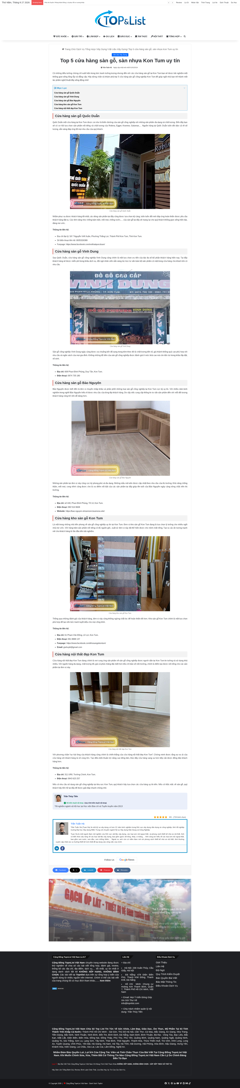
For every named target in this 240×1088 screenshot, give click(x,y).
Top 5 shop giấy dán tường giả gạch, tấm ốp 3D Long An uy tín (91, 906)
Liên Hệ (160, 966)
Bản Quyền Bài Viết (166, 978)
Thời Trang (205, 3)
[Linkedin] (56, 848)
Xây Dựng (102, 49)
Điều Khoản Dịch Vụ (167, 985)
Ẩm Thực (142, 36)
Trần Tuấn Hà (107, 67)
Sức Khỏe (61, 36)
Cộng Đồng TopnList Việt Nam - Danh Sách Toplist (84, 1083)
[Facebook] (62, 848)
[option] (120, 910)
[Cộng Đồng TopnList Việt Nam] (120, 19)
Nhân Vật (195, 3)
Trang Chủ (69, 49)
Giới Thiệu (161, 962)
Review (179, 3)
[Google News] (127, 860)
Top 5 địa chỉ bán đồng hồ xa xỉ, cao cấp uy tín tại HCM (61, 2)
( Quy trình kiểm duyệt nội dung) (95, 803)
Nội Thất (158, 36)
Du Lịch (110, 36)
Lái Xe (214, 3)
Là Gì (186, 3)
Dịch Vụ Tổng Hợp (86, 49)
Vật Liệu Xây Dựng (117, 49)
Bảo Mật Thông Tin (166, 982)
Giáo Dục (125, 36)
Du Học (234, 3)
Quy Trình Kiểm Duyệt (168, 974)
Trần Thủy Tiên (71, 796)
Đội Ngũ (160, 970)
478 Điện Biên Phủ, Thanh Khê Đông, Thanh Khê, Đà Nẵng (137, 977)
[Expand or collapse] (184, 88)
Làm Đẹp (93, 36)
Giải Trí (78, 36)
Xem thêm (105, 980)
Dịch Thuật (224, 3)
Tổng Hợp (174, 36)
